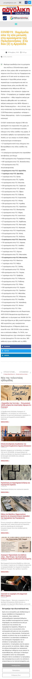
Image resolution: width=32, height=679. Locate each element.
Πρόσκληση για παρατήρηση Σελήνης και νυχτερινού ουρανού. (15, 484)
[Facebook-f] (26, 2)
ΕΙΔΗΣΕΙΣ (9, 56)
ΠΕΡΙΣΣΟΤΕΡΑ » (5, 422)
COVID (4, 56)
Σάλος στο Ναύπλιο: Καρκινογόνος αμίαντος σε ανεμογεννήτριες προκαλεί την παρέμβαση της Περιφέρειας (15, 516)
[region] (16, 642)
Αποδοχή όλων (16, 665)
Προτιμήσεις (16, 670)
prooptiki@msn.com (10, 3)
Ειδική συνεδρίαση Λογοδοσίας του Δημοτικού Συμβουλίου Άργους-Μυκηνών (16, 445)
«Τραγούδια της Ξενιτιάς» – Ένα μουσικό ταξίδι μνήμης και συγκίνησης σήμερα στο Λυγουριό (16, 405)
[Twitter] (29, 2)
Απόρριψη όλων (16, 675)
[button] (20, 2)
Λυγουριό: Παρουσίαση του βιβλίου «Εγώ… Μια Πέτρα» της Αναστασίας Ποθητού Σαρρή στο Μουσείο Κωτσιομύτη (16, 557)
